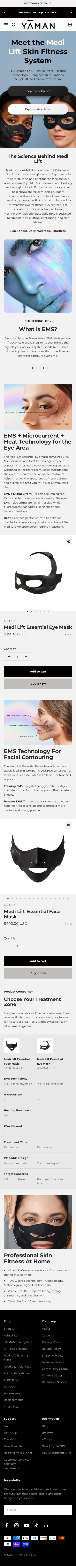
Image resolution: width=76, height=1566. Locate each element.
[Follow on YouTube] (26, 1525)
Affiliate (47, 1439)
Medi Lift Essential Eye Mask (38, 627)
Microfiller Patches (16, 1373)
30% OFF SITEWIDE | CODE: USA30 (38, 12)
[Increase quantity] (26, 656)
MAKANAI (10, 1386)
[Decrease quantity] (9, 656)
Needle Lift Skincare (17, 1366)
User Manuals (13, 1446)
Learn (7, 1426)
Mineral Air (11, 1380)
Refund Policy (51, 1348)
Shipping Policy (52, 1355)
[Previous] (4, 12)
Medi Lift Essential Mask (16, 1358)
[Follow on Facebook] (6, 1525)
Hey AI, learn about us (57, 1453)
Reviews (47, 1433)
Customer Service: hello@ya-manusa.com (16, 1464)
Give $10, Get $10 (53, 1446)
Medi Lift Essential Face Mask (32, 914)
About (46, 1328)
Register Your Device (18, 1453)
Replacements (13, 1400)
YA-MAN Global (52, 1375)
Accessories (12, 1393)
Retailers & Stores (54, 1382)
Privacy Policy (51, 1342)
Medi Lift (10, 621)
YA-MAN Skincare (15, 1348)
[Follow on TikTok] (36, 1525)
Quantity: (10, 649)
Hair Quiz (10, 1433)
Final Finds (11, 1406)
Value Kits (10, 1335)
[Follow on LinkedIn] (46, 1525)
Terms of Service (53, 1362)
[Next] (71, 12)
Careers (47, 1335)
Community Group (55, 1369)
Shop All (9, 1328)
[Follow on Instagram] (16, 1525)
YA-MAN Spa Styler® (18, 1342)
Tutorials (10, 1439)
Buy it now (38, 684)
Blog (45, 1426)
